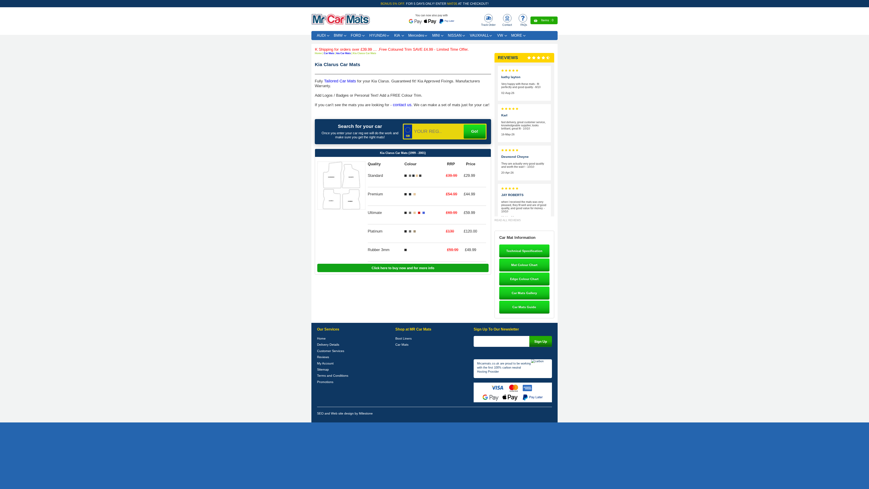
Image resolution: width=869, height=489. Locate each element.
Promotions (325, 382)
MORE (516, 35)
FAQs (523, 24)
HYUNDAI (377, 35)
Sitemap (323, 369)
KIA (397, 35)
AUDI (321, 35)
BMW (338, 35)
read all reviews (507, 220)
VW (500, 35)
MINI (436, 35)
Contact (507, 24)
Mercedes (416, 35)
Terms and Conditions (332, 375)
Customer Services (330, 351)
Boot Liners (403, 338)
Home (321, 338)
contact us (402, 105)
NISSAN (455, 35)
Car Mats (401, 344)
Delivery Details (328, 344)
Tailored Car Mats (340, 81)
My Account (325, 363)
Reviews (323, 357)
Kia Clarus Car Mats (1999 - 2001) (403, 153)
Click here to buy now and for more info (403, 268)
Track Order (488, 24)
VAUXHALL (479, 35)
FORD (356, 35)
